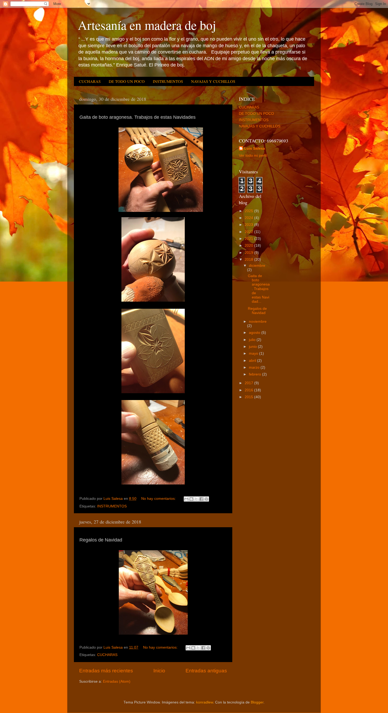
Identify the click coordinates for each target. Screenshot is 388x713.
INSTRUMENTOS (168, 81)
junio (253, 347)
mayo (254, 353)
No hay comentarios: (159, 499)
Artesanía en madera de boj (147, 24)
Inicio (159, 670)
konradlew (204, 702)
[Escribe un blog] (191, 499)
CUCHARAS (90, 81)
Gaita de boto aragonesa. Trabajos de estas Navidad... (259, 288)
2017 (249, 383)
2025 (249, 211)
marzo (255, 367)
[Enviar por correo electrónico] (186, 499)
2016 (249, 390)
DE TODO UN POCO (127, 81)
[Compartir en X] (196, 499)
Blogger (257, 702)
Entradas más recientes (106, 670)
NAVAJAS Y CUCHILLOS (213, 81)
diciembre (257, 266)
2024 (249, 218)
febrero (255, 374)
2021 (249, 239)
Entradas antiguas (206, 670)
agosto (255, 333)
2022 (249, 232)
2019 (249, 253)
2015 (249, 397)
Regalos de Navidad (257, 311)
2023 (249, 225)
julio (253, 340)
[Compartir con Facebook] (201, 499)
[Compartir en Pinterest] (206, 499)
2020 (249, 246)
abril (253, 361)
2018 (249, 260)
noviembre (258, 322)
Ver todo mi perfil (253, 156)
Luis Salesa (254, 148)
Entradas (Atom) (116, 681)
